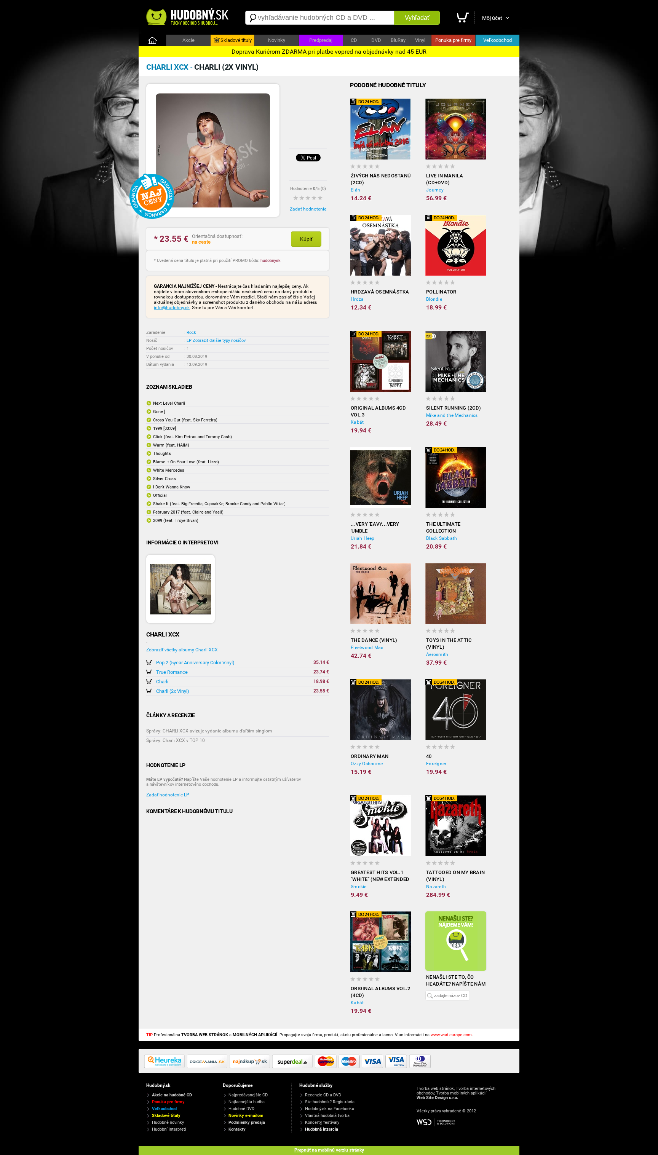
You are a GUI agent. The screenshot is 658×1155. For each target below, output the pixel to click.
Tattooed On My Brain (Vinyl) (455, 875)
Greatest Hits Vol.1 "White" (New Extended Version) (380, 876)
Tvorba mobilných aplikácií (461, 1093)
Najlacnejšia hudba (246, 1101)
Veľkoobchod (497, 40)
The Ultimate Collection (443, 527)
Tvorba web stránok (435, 1088)
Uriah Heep (363, 538)
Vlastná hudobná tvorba (327, 1115)
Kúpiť (306, 239)
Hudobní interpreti (169, 1129)
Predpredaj (320, 40)
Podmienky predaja (246, 1122)
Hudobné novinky (168, 1122)
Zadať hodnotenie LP (167, 795)
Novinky (276, 40)
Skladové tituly (236, 40)
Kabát (357, 422)
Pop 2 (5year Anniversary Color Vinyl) (195, 662)
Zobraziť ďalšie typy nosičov (219, 340)
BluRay (398, 40)
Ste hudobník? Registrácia (330, 1101)
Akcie (188, 40)
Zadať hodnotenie (308, 209)
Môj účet (492, 18)
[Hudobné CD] (208, 1066)
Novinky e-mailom (246, 1115)
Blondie (434, 299)
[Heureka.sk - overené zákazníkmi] (165, 1066)
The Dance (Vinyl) (374, 640)
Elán (355, 190)
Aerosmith (437, 654)
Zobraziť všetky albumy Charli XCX (182, 649)
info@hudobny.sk (172, 307)
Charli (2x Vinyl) (172, 691)
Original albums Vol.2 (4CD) (380, 992)
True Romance (172, 672)
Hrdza (357, 299)
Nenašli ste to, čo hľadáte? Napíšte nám (456, 980)
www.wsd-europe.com (451, 1034)
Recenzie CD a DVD (323, 1095)
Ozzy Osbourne (367, 763)
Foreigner (436, 763)
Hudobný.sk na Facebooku (329, 1108)
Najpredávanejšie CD (248, 1095)
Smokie (359, 886)
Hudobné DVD (241, 1108)
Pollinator (441, 292)
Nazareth (436, 886)
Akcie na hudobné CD (172, 1095)
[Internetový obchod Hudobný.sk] (188, 18)
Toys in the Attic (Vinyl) (448, 643)
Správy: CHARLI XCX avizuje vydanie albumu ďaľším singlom (209, 731)
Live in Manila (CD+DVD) (444, 179)
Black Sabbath (441, 538)
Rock (191, 332)
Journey (435, 190)
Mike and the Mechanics (452, 415)
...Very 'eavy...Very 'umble (375, 527)
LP (189, 340)
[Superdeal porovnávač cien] (293, 1066)
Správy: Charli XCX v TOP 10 (175, 740)
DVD (376, 40)
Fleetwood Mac (367, 647)
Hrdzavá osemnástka (380, 292)
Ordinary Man (369, 756)
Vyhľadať (417, 17)
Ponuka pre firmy (453, 40)
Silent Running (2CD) (453, 408)
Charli (162, 681)
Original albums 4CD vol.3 (378, 411)
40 (429, 756)
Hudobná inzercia (321, 1129)
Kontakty (237, 1129)
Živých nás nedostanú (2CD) (380, 179)
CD (354, 40)
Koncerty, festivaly (322, 1122)
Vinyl (420, 40)
